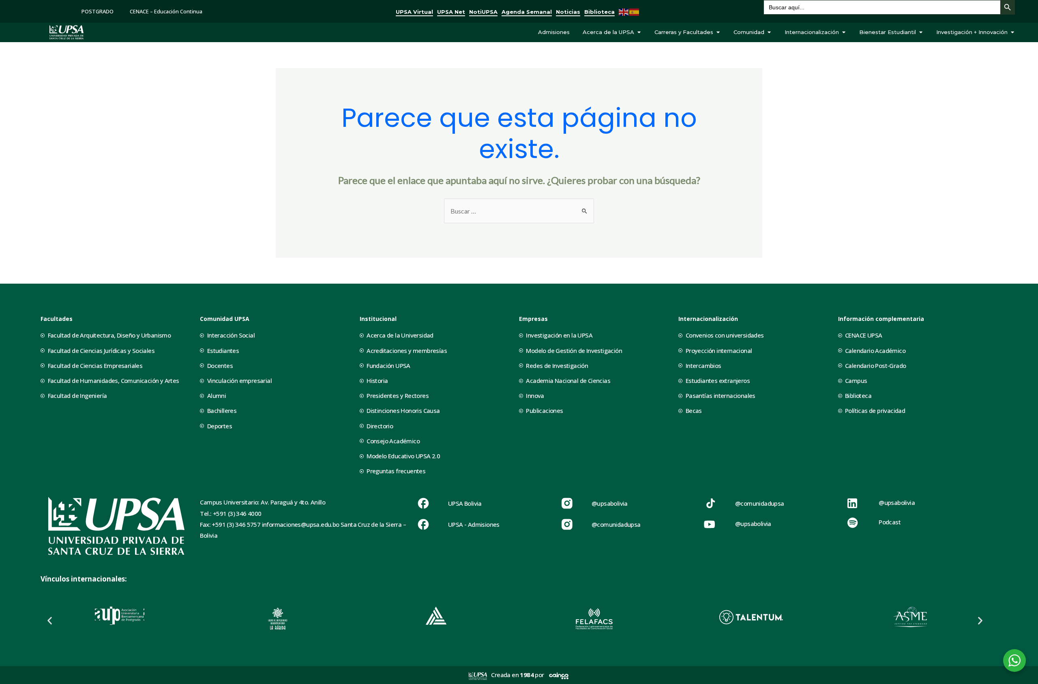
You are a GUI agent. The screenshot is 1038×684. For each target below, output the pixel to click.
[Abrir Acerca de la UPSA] (638, 32)
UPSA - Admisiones (474, 524)
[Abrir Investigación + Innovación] (1012, 32)
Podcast (890, 522)
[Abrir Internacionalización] (843, 32)
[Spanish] (634, 11)
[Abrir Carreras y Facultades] (718, 32)
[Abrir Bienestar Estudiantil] (920, 32)
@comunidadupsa (616, 524)
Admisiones (554, 32)
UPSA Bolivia (465, 503)
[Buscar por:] (519, 211)
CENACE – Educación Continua (166, 11)
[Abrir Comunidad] (769, 32)
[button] (50, 620)
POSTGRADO (97, 11)
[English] (624, 11)
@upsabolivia (610, 503)
